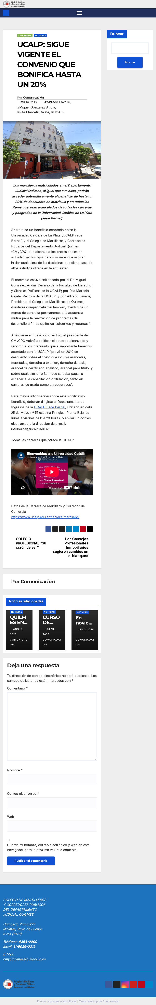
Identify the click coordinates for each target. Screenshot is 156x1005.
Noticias (40, 35)
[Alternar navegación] (79, 13)
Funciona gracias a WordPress (57, 1001)
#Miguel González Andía (36, 107)
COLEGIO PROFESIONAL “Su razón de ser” (31, 543)
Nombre (15, 770)
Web (10, 817)
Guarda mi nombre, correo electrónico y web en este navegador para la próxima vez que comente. (48, 847)
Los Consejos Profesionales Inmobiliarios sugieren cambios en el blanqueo (70, 547)
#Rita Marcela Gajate (33, 112)
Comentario (17, 688)
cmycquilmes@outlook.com (24, 959)
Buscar (117, 34)
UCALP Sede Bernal (49, 407)
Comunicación (33, 97)
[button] (150, 13)
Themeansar (111, 1001)
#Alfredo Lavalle (57, 102)
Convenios (24, 35)
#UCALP (58, 112)
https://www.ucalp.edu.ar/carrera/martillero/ (45, 517)
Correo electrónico (23, 793)
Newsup (93, 1001)
